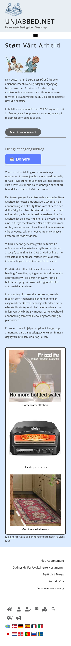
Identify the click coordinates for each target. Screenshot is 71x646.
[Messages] (36, 608)
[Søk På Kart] (44, 608)
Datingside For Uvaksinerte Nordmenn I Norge (38, 568)
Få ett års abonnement (23, 132)
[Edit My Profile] (27, 608)
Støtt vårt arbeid (53, 574)
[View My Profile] (18, 608)
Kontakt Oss (56, 581)
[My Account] (9, 617)
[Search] (53, 608)
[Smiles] (9, 608)
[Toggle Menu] (35, 35)
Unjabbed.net (30, 21)
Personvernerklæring (50, 588)
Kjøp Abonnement (52, 561)
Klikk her (10, 536)
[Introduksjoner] (18, 617)
